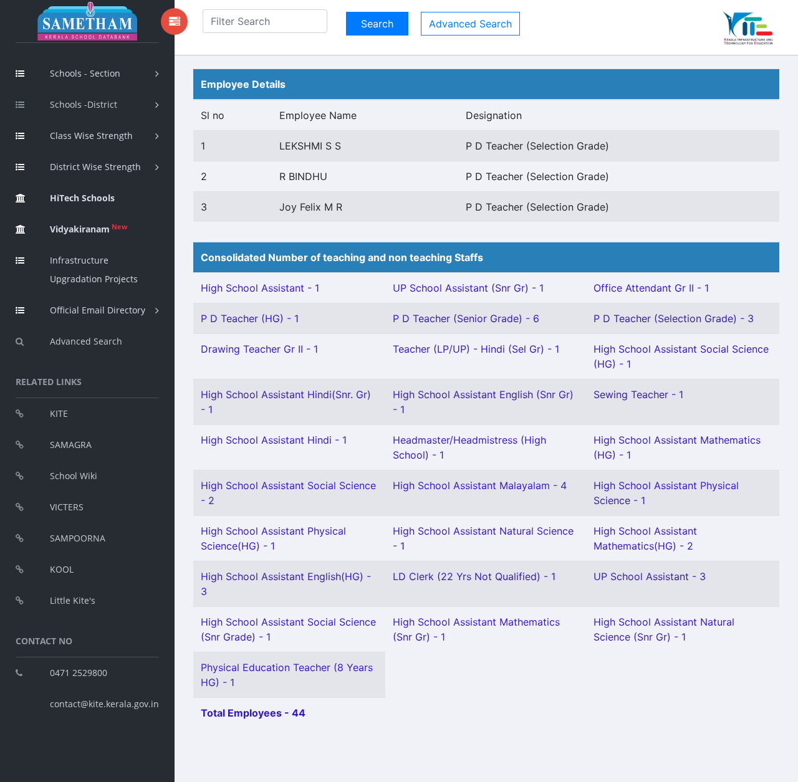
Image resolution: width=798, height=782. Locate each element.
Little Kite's (72, 600)
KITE (59, 413)
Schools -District (83, 104)
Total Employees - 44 (253, 713)
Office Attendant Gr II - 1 (651, 288)
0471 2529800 (78, 673)
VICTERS (67, 507)
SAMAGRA (71, 445)
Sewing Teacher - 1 (638, 394)
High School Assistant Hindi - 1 (274, 440)
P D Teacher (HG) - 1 (250, 318)
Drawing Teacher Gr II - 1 (259, 349)
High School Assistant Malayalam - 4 (480, 485)
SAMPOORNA (77, 538)
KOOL (62, 569)
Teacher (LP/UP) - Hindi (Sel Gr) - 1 (476, 349)
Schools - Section (85, 73)
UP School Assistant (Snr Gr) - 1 (468, 288)
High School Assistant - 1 (260, 288)
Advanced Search (86, 341)
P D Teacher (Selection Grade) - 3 (674, 318)
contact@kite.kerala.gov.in (104, 704)
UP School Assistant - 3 (650, 576)
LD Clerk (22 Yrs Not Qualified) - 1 (474, 576)
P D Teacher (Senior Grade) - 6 (466, 318)
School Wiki (73, 476)
